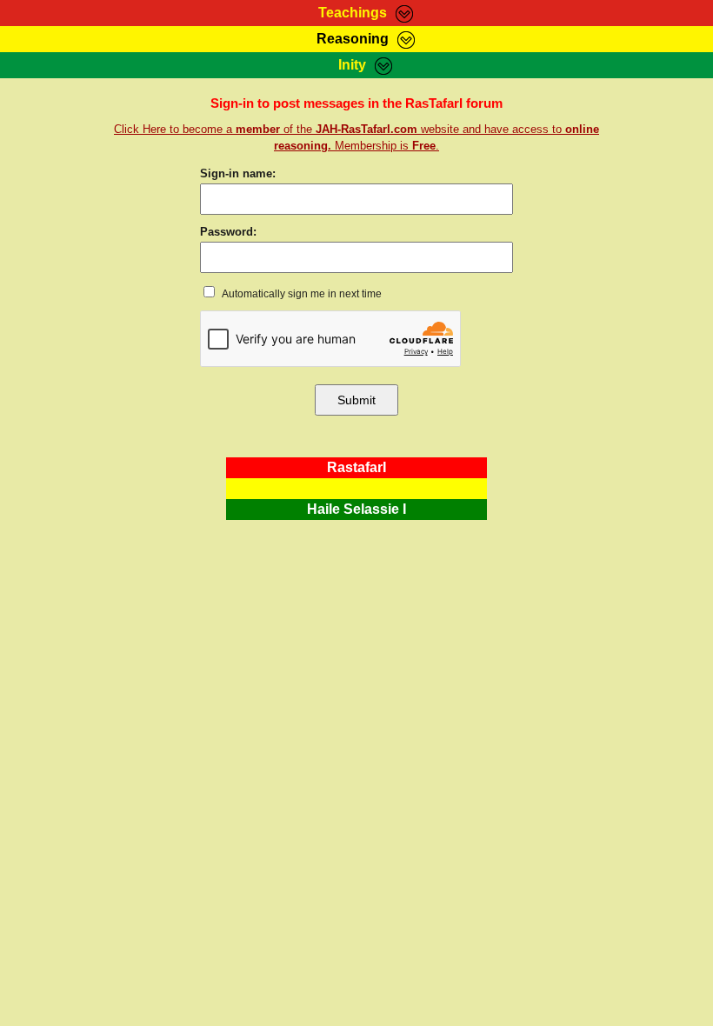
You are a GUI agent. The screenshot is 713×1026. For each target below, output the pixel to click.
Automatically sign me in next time (301, 294)
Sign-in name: (238, 173)
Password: (228, 231)
